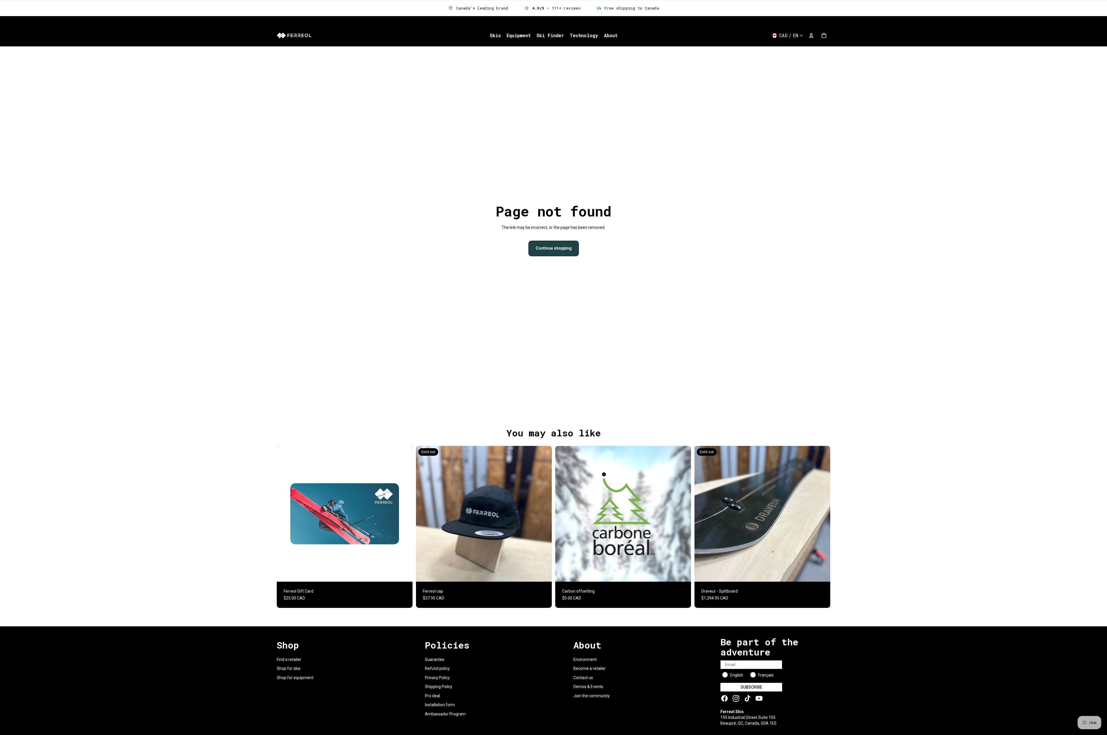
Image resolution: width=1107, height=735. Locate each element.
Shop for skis (288, 668)
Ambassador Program (445, 714)
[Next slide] (543, 513)
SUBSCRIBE (751, 687)
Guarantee (434, 659)
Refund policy (437, 668)
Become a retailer (589, 668)
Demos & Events (588, 686)
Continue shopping (554, 248)
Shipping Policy (438, 686)
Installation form (440, 704)
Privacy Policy (437, 677)
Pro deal (432, 695)
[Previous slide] (424, 513)
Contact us (583, 677)
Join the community (591, 695)
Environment (585, 659)
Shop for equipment (295, 677)
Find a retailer (289, 659)
